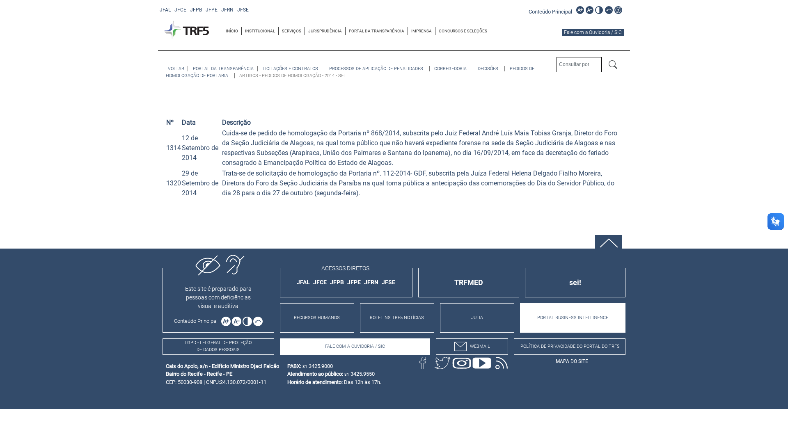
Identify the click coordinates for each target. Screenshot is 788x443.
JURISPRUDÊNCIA (325, 31)
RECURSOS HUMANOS (317, 317)
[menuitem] (232, 31)
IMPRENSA (421, 31)
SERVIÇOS (291, 31)
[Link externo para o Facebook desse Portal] (423, 363)
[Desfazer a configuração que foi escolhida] (609, 10)
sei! (575, 282)
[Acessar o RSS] (501, 363)
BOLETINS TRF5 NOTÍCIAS (397, 317)
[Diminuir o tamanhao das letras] (589, 10)
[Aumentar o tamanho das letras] (580, 10)
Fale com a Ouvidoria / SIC (593, 32)
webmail (480, 346)
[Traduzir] (618, 10)
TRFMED (468, 282)
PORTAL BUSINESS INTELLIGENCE (572, 317)
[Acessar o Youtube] (482, 363)
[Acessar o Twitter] (442, 363)
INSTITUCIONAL (260, 31)
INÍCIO (232, 31)
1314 (173, 148)
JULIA (477, 317)
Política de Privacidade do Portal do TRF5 (569, 346)
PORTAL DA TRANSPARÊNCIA (376, 31)
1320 (173, 183)
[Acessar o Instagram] (462, 363)
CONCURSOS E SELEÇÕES (463, 31)
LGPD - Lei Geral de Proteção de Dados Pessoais (218, 346)
